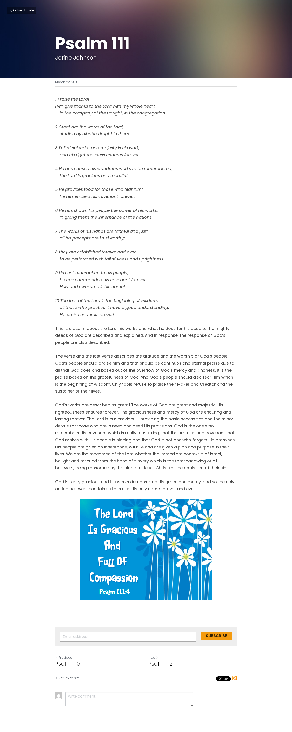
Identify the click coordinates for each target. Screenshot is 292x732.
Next (151, 657)
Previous (65, 657)
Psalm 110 (67, 663)
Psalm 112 (160, 663)
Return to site (23, 10)
